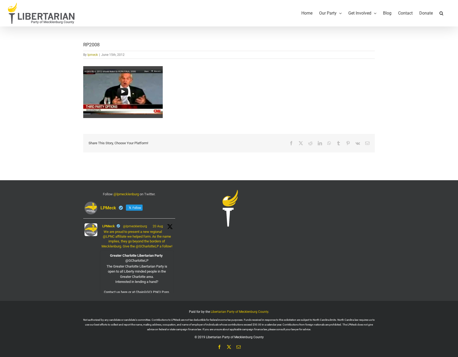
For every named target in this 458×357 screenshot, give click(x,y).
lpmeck (92, 55)
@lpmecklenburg (126, 194)
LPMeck (108, 226)
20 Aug (158, 226)
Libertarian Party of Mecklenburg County (239, 312)
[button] (441, 13)
